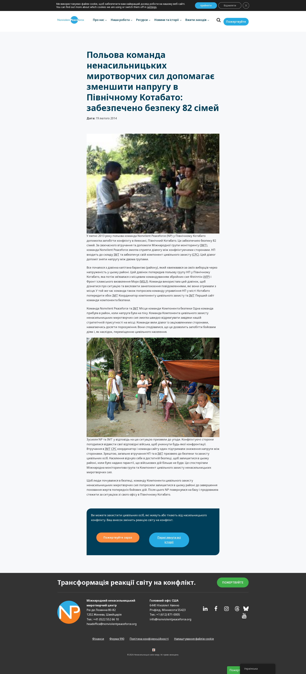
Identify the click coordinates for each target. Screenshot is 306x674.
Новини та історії (166, 20)
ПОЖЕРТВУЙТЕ (232, 582)
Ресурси (142, 20)
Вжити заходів (195, 20)
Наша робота (120, 20)
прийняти (206, 5)
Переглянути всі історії (169, 540)
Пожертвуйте (236, 22)
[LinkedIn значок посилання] (205, 608)
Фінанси (98, 639)
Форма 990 (116, 639)
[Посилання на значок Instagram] (226, 608)
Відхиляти (230, 5)
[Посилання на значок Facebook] (216, 608)
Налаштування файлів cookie (194, 639)
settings (152, 7)
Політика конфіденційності (149, 639)
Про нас (98, 20)
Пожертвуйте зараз (117, 537)
